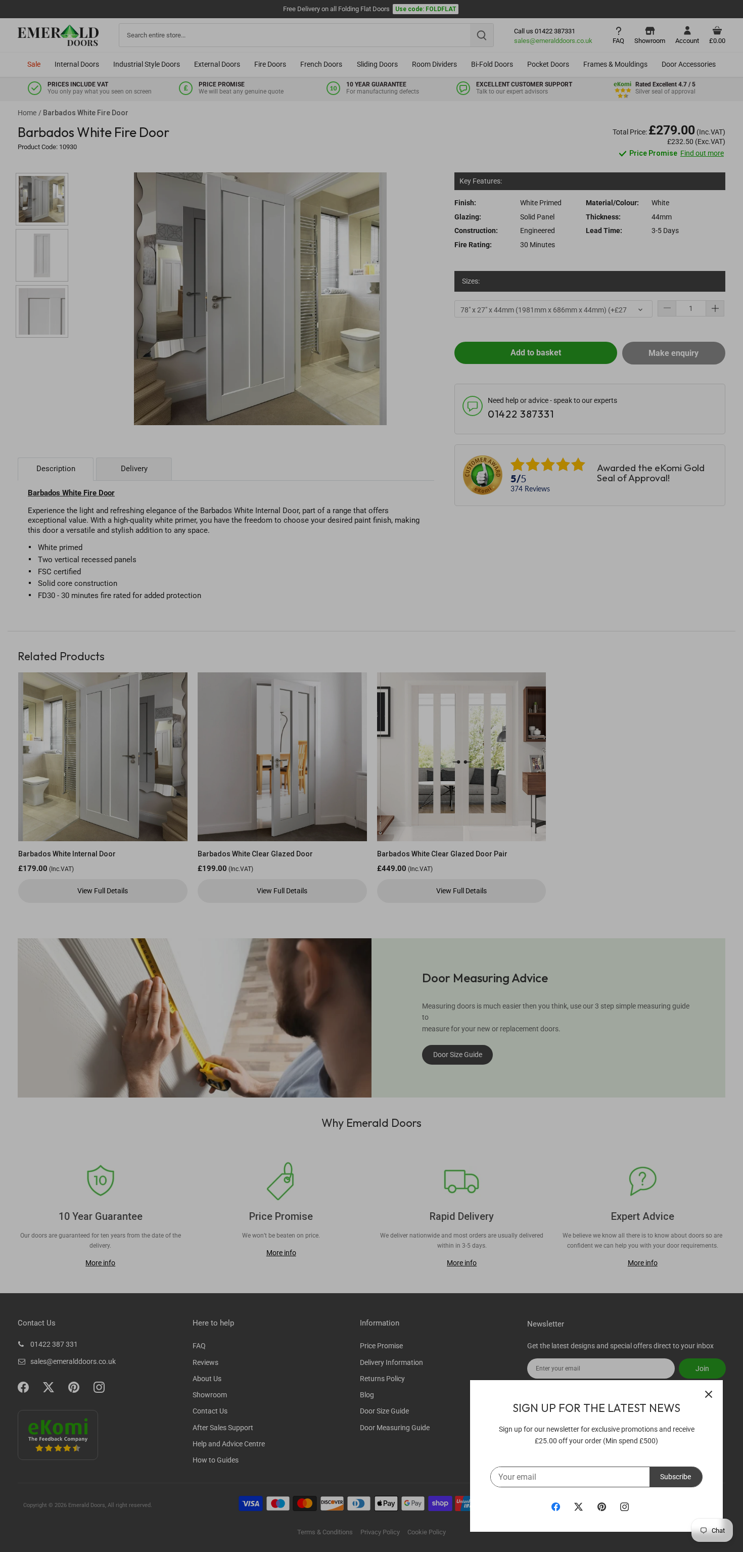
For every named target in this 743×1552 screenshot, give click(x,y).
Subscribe (675, 1477)
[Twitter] (578, 1506)
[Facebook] (555, 1506)
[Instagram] (624, 1506)
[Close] (709, 1394)
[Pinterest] (601, 1506)
